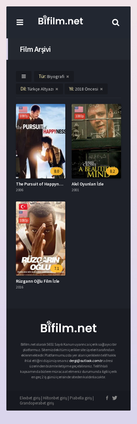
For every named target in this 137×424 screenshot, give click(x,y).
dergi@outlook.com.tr (86, 360)
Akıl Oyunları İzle (88, 184)
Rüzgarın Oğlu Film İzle (37, 281)
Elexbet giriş (30, 398)
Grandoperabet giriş (37, 403)
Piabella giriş (81, 398)
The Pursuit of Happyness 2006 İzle (49, 184)
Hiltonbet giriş (55, 398)
